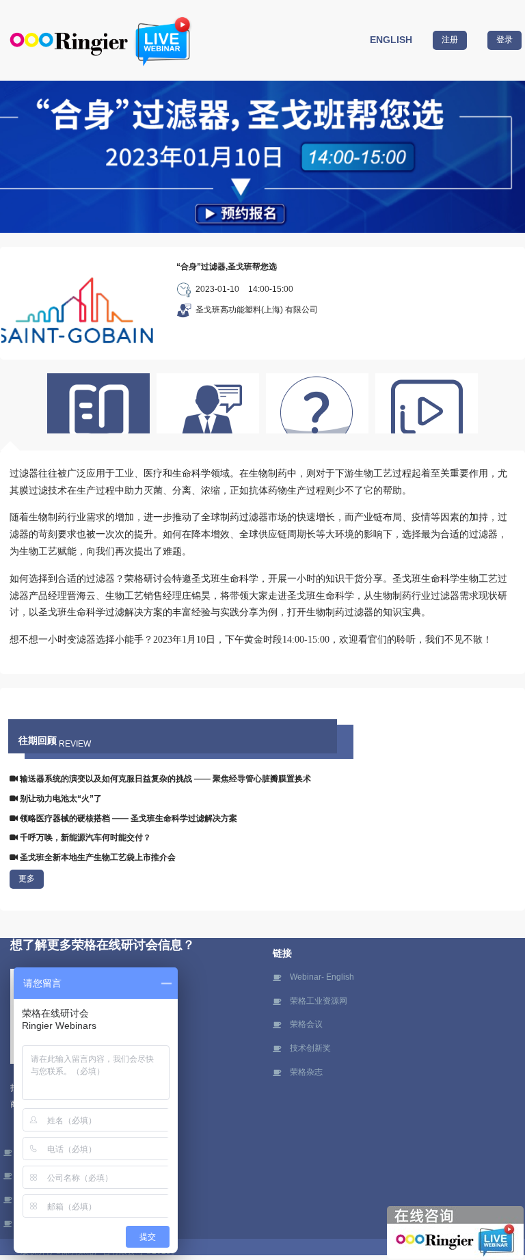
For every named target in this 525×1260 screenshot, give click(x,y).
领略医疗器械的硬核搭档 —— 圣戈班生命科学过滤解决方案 (127, 818)
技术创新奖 (310, 1048)
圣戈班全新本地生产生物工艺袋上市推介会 (97, 857)
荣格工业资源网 (318, 1001)
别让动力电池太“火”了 (60, 798)
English (391, 39)
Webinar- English (322, 977)
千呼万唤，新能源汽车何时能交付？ (84, 837)
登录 (504, 39)
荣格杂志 (306, 1072)
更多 (26, 878)
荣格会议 (306, 1024)
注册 (450, 39)
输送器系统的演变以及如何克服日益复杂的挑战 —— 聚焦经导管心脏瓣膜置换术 (164, 778)
